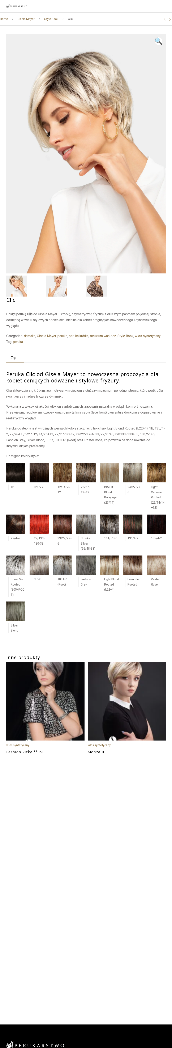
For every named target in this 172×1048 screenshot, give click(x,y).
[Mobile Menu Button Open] (164, 6)
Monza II (96, 751)
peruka (62, 336)
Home (4, 19)
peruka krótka (79, 336)
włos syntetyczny (148, 336)
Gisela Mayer (26, 19)
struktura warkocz (103, 336)
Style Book (51, 19)
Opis (15, 357)
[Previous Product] (165, 19)
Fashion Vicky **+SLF (26, 751)
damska (29, 336)
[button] (158, 41)
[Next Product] (170, 19)
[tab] (13, 357)
